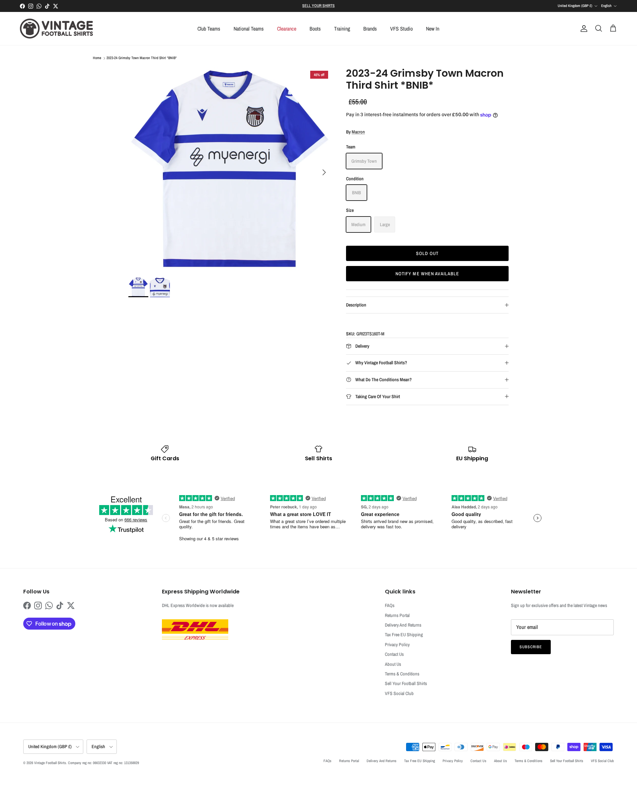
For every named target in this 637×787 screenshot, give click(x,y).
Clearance (286, 28)
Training (342, 28)
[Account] (582, 29)
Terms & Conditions (402, 674)
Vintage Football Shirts (50, 762)
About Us (393, 664)
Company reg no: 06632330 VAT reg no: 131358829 (103, 762)
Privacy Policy (397, 645)
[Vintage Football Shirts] (56, 29)
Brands (370, 28)
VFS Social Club (399, 693)
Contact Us (394, 654)
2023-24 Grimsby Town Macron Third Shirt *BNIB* (141, 58)
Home (97, 58)
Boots (315, 28)
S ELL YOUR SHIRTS (318, 5)
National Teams (249, 28)
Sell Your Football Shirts (406, 683)
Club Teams (208, 28)
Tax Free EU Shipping (404, 635)
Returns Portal (397, 615)
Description (356, 305)
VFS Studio (401, 28)
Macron (358, 132)
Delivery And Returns (403, 625)
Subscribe (531, 647)
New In (432, 28)
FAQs (389, 605)
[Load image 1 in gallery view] (229, 169)
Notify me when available (427, 274)
